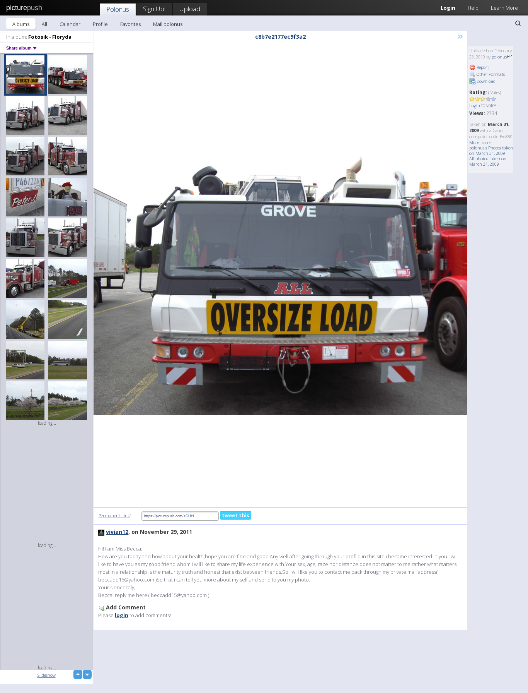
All (44, 24)
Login (448, 7)
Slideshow (46, 675)
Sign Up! (154, 8)
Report (482, 67)
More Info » (480, 142)
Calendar (70, 24)
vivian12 (117, 531)
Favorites (130, 24)
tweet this (235, 515)
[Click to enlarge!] (280, 274)
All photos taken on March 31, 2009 (487, 161)
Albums (20, 24)
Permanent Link (114, 515)
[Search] (518, 23)
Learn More (504, 7)
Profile (100, 24)
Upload (189, 8)
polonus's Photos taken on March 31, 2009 (491, 150)
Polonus (117, 9)
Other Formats (490, 74)
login (121, 615)
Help (473, 7)
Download (485, 81)
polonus (499, 57)
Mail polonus (167, 24)
